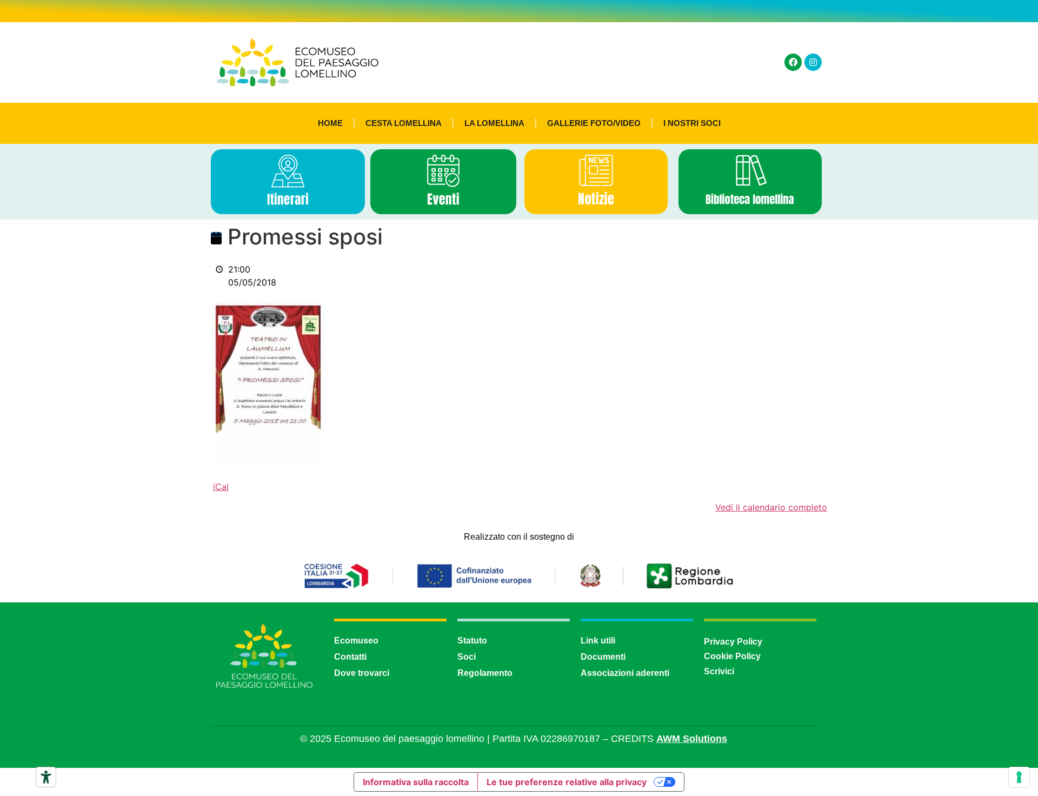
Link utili (598, 640)
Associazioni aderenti (625, 673)
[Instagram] (813, 62)
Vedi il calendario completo (771, 507)
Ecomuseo (356, 640)
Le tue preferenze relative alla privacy (567, 782)
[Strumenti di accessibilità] (46, 777)
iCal (221, 486)
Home (330, 123)
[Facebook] (793, 62)
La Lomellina (494, 123)
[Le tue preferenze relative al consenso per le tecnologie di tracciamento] (1019, 777)
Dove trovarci (361, 673)
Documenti (603, 656)
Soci (466, 656)
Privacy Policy (733, 641)
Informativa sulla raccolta (416, 782)
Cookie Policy (732, 656)
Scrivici (719, 671)
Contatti (350, 656)
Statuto (472, 640)
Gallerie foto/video (594, 123)
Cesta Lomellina (403, 123)
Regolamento (485, 673)
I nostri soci (692, 123)
